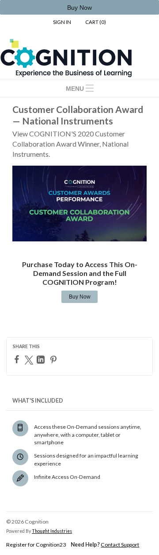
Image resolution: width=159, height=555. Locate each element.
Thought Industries (52, 531)
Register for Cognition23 (36, 544)
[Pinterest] (54, 360)
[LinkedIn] (42, 360)
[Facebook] (18, 359)
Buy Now (80, 297)
